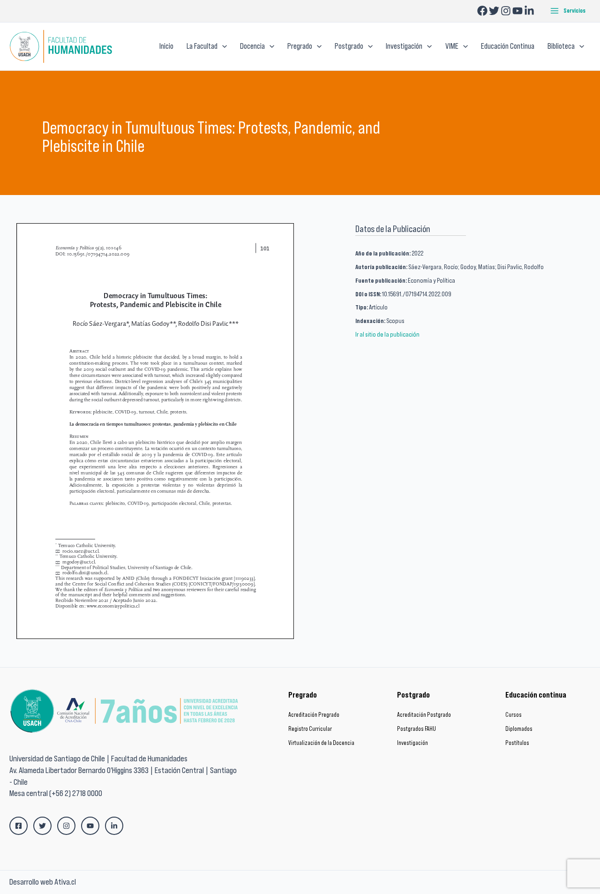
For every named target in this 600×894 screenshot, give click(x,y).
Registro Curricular (310, 728)
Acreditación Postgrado (424, 714)
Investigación (412, 742)
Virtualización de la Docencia (321, 742)
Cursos (513, 714)
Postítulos (517, 742)
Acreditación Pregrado (313, 714)
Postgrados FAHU (416, 728)
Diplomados (518, 728)
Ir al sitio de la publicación (387, 334)
